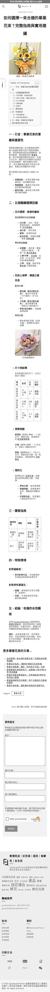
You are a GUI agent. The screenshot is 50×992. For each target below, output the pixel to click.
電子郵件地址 (11, 782)
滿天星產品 (31, 253)
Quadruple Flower (25, 12)
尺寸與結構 (20, 101)
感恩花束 (24, 877)
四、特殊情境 (17, 112)
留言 (7, 735)
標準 (37, 391)
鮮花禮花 (28, 890)
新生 (42, 877)
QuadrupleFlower (21, 622)
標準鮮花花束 (7, 881)
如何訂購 (5, 928)
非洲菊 (34, 256)
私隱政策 (30, 937)
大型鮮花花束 (8, 877)
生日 (16, 881)
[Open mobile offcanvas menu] (46, 6)
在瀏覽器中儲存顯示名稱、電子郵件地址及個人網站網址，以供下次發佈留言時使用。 (25, 809)
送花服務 (5, 931)
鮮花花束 (38, 889)
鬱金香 (23, 266)
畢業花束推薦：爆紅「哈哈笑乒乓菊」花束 (26, 667)
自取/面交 (5, 934)
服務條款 (30, 934)
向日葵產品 (27, 227)
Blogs (29, 931)
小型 (37, 414)
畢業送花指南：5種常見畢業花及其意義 (24, 664)
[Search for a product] (3, 6)
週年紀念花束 (41, 886)
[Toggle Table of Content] (36, 83)
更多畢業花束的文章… (21, 123)
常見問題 (5, 940)
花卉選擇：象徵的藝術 (24, 95)
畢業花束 (18, 693)
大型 (37, 394)
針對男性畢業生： (22, 117)
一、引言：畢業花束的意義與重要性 (25, 88)
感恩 (18, 877)
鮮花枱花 (21, 890)
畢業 (39, 881)
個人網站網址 (11, 794)
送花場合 (18, 885)
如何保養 (5, 937)
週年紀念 (30, 885)
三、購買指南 (17, 109)
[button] (2, 84)
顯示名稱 (9, 770)
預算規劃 (19, 103)
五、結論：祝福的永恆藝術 (22, 120)
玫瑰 (28, 263)
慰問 (31, 877)
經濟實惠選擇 (23, 439)
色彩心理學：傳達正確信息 (26, 98)
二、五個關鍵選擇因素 (21, 93)
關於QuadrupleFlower (35, 928)
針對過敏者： (21, 115)
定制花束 (29, 476)
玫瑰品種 (30, 239)
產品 (32, 881)
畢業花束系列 (15, 624)
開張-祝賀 (5, 890)
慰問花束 (36, 877)
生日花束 (23, 881)
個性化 (18, 106)
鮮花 (13, 889)
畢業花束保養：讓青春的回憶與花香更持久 (26, 686)
